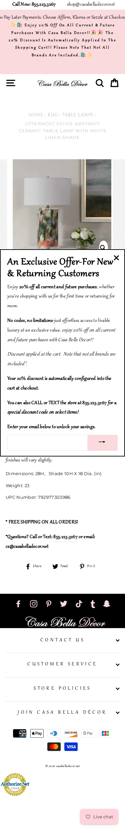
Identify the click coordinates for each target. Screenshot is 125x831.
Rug (53, 115)
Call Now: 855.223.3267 (34, 5)
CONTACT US (62, 640)
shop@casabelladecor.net (91, 5)
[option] (63, 208)
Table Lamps (77, 115)
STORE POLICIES (62, 689)
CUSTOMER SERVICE (62, 664)
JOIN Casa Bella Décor (62, 713)
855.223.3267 (65, 537)
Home (36, 115)
